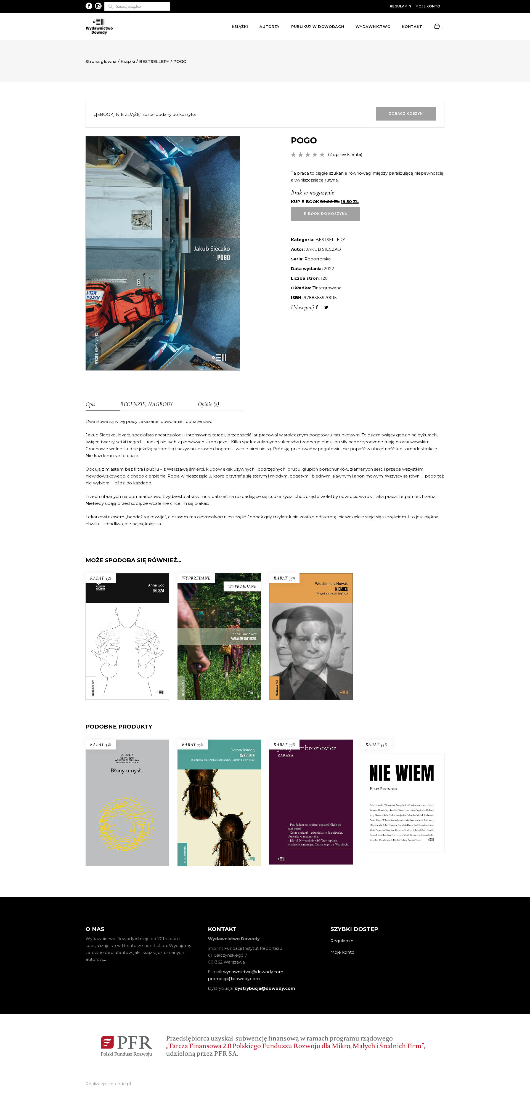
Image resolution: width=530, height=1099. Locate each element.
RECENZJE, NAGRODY (146, 404)
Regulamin (400, 6)
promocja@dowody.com (234, 978)
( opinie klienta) (345, 154)
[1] (436, 26)
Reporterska (317, 259)
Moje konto (427, 6)
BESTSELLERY (154, 61)
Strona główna (101, 61)
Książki (128, 61)
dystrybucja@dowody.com (265, 988)
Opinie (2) (208, 404)
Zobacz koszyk (406, 113)
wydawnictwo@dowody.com (253, 971)
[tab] (103, 404)
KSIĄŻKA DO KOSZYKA (127, 658)
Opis (90, 404)
